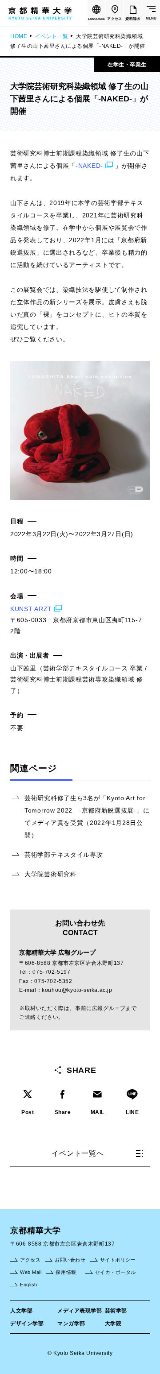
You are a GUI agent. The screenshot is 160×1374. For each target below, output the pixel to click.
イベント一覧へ (78, 1153)
